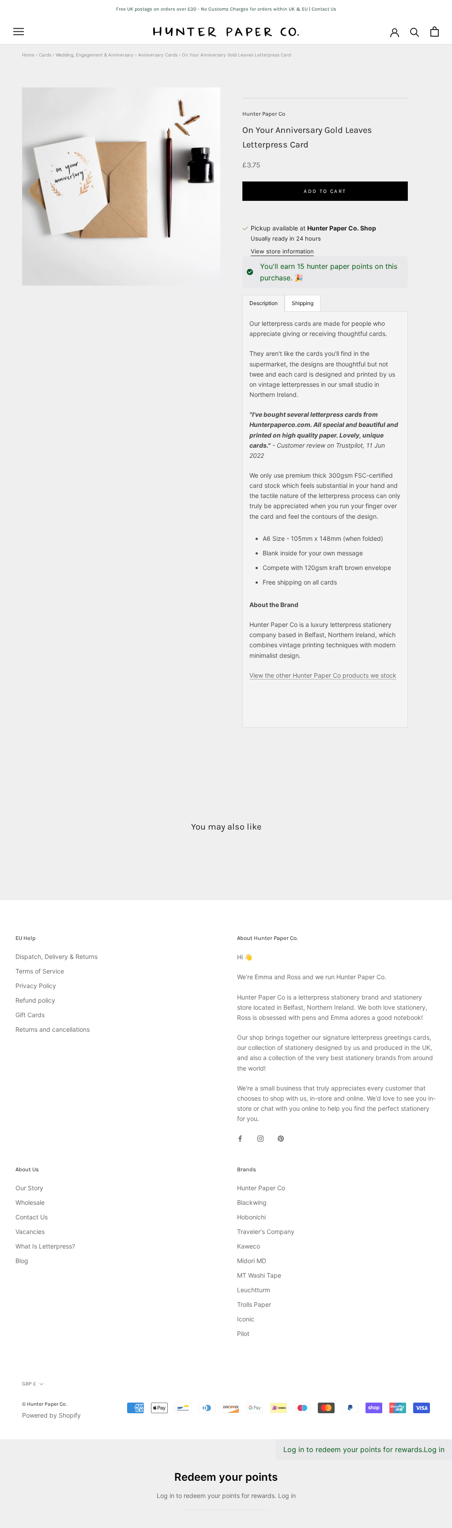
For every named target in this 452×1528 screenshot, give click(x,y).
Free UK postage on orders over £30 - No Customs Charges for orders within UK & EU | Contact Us (226, 9)
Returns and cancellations (52, 1029)
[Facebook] (240, 1137)
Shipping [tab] (302, 303)
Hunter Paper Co (263, 113)
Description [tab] (263, 303)
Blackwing (252, 1202)
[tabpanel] (325, 519)
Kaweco (248, 1246)
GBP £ (29, 1384)
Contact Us (31, 1217)
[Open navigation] (18, 31)
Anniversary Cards (157, 54)
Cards (45, 54)
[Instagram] (260, 1137)
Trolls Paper (254, 1304)
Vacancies (30, 1231)
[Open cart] (434, 31)
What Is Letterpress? (45, 1246)
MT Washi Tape (259, 1275)
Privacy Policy (35, 985)
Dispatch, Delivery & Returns (56, 956)
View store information (282, 251)
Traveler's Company (265, 1231)
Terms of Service (39, 971)
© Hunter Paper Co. (44, 1404)
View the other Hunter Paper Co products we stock (322, 675)
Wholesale (30, 1202)
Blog (21, 1260)
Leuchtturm (253, 1290)
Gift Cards (30, 1015)
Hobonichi (251, 1217)
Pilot (243, 1333)
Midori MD (251, 1260)
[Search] (414, 31)
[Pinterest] (281, 1137)
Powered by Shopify (51, 1415)
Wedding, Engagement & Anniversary (95, 54)
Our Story (29, 1188)
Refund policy (35, 1000)
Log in (434, 1449)
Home (28, 54)
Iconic (245, 1319)
